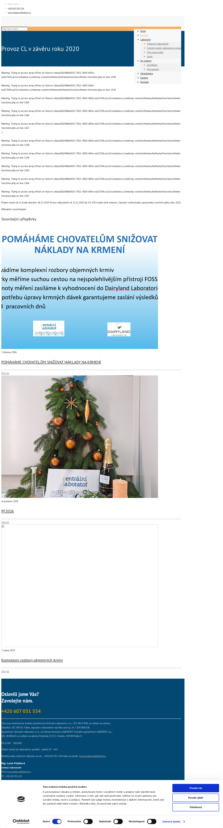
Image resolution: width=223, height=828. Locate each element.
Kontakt (17, 742)
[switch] (88, 821)
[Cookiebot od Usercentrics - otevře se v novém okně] (21, 821)
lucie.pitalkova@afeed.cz (19, 12)
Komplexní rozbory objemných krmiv (32, 660)
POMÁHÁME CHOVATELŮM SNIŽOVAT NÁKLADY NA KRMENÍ (51, 362)
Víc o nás (6, 742)
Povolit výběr (195, 797)
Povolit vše (196, 788)
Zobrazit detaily (171, 821)
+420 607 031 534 (16, 8)
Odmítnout (196, 807)
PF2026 (7, 511)
